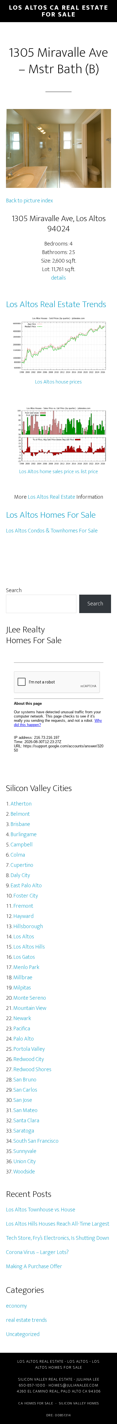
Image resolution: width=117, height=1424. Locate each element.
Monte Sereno (29, 998)
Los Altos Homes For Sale (51, 515)
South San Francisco (35, 1141)
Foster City (25, 896)
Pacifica (21, 1028)
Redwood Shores (32, 1069)
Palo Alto (23, 1039)
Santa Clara (26, 1120)
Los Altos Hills (29, 947)
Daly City (20, 875)
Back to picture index (29, 200)
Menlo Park (26, 967)
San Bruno (24, 1080)
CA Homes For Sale (35, 1403)
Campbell (22, 845)
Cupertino (22, 865)
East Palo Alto (26, 885)
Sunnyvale (24, 1151)
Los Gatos (24, 957)
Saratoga (23, 1131)
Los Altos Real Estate (51, 497)
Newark (22, 1018)
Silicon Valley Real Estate (45, 1379)
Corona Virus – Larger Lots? (37, 1252)
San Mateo (25, 1110)
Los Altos (23, 936)
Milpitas (22, 988)
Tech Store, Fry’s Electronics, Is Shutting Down (57, 1238)
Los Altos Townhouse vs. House (40, 1210)
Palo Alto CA (74, 1391)
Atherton (21, 804)
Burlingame (24, 834)
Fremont (23, 906)
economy (16, 1306)
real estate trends (26, 1320)
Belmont (20, 814)
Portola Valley (29, 1049)
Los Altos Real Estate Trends (56, 304)
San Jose (22, 1100)
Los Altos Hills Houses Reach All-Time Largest (57, 1224)
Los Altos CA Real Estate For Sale (58, 11)
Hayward (23, 916)
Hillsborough (28, 926)
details (58, 278)
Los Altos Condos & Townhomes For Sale (52, 531)
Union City (24, 1161)
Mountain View (29, 1008)
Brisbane (20, 824)
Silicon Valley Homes (79, 1403)
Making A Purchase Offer (34, 1266)
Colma (18, 855)
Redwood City (28, 1059)
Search (14, 590)
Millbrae (22, 977)
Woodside (24, 1171)
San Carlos (25, 1090)
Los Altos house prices (58, 382)
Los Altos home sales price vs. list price (58, 471)
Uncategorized (22, 1334)
